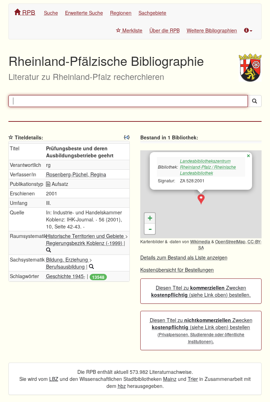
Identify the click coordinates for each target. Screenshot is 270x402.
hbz (122, 385)
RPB (27, 12)
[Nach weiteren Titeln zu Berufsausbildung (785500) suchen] (91, 266)
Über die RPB (164, 30)
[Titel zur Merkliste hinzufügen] (10, 137)
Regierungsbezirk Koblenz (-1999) (85, 242)
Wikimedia (200, 241)
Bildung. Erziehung (67, 259)
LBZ (53, 378)
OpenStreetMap (230, 241)
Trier (193, 378)
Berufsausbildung (66, 266)
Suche (51, 12)
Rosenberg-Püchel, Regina (76, 174)
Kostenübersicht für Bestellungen (177, 269)
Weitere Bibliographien (212, 30)
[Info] (248, 30)
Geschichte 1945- (65, 275)
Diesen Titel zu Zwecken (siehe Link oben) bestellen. (201, 291)
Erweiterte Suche (84, 12)
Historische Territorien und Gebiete (85, 235)
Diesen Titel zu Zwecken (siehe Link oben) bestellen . (201, 330)
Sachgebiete (152, 12)
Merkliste (131, 30)
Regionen (120, 12)
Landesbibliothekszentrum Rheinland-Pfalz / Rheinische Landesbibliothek (208, 167)
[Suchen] (255, 101)
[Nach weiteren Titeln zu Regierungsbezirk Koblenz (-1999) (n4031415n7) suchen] (48, 249)
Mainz (169, 378)
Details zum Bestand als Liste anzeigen (183, 257)
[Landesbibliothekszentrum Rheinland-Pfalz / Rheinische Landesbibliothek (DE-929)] (201, 199)
